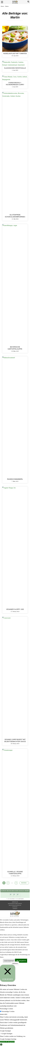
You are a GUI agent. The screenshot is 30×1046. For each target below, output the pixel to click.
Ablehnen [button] (15, 963)
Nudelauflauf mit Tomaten (15, 53)
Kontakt (14, 906)
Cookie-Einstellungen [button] (9, 960)
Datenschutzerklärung (15, 903)
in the (17, 899)
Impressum (15, 901)
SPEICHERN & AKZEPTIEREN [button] (7, 1042)
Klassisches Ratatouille (15, 68)
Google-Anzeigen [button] (5, 1031)
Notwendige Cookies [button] (6, 1009)
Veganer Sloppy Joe (15, 609)
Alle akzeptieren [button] (21, 960)
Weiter (23, 882)
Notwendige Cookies (7, 1011)
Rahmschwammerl (15, 479)
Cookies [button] (15, 908)
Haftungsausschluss (15, 905)
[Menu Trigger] (2, 2)
